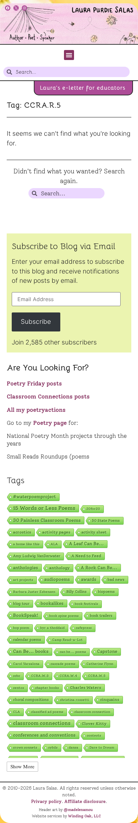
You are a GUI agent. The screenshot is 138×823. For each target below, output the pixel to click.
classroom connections (42, 723)
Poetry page (50, 423)
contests (94, 735)
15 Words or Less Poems (44, 508)
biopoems (106, 592)
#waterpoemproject (34, 496)
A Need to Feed (86, 556)
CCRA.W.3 (40, 676)
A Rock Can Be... (99, 567)
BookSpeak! (25, 615)
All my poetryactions (36, 409)
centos (18, 688)
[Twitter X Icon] (16, 8)
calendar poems (27, 639)
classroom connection (92, 712)
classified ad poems (47, 712)
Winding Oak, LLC (84, 816)
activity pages (56, 532)
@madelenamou (78, 809)
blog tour (21, 603)
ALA (54, 544)
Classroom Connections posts (48, 396)
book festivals (86, 604)
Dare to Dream (101, 747)
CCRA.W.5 (97, 676)
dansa (73, 747)
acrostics (22, 532)
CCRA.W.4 (68, 676)
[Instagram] (24, 8)
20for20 (93, 509)
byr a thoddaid (52, 628)
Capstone (107, 651)
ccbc (16, 676)
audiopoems (57, 579)
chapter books (47, 688)
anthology (59, 567)
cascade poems (63, 664)
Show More (22, 766)
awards (88, 579)
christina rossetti (74, 700)
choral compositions (31, 700)
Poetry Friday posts (34, 383)
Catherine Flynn (99, 664)
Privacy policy (46, 801)
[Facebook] (7, 8)
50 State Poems (106, 520)
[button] (69, 55)
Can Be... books (31, 651)
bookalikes (52, 603)
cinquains (109, 699)
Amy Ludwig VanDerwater (36, 556)
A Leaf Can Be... (86, 543)
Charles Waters (85, 687)
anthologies (25, 567)
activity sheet (94, 532)
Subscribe (36, 321)
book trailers (101, 615)
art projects (23, 580)
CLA (16, 712)
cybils (53, 747)
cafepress (84, 628)
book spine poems (64, 616)
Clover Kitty (94, 723)
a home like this (26, 544)
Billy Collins (76, 592)
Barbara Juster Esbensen (34, 592)
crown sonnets (25, 747)
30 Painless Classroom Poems (47, 520)
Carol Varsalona (26, 664)
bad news (116, 579)
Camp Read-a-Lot (67, 640)
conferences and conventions (44, 735)
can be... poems (73, 652)
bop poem (21, 628)
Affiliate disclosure (85, 801)
